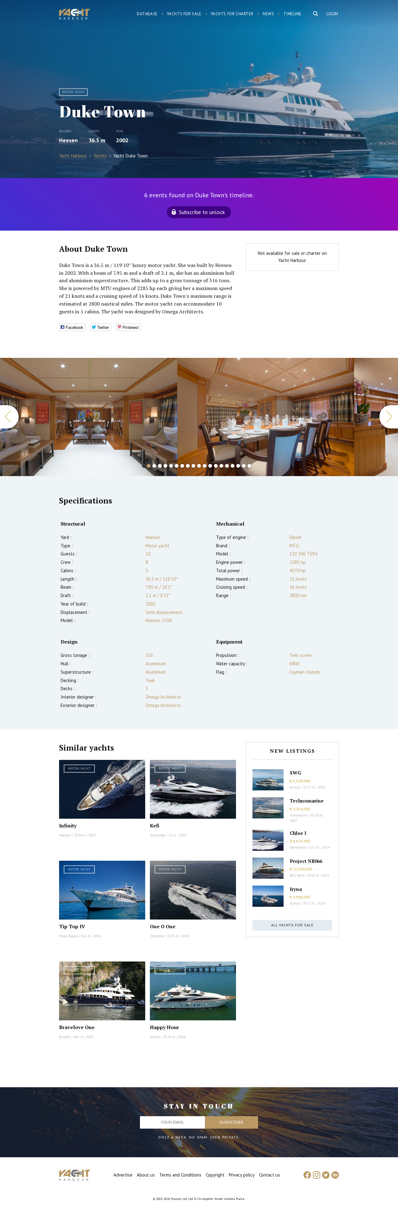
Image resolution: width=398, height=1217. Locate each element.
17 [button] (238, 466)
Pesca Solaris (68, 936)
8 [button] (188, 466)
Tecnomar (157, 936)
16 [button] (232, 466)
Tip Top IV (72, 926)
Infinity (67, 825)
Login (332, 13)
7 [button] (182, 466)
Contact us (269, 1175)
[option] (88, 417)
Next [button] (388, 416)
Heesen (68, 140)
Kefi (155, 825)
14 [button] (221, 466)
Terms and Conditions (180, 1175)
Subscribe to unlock (202, 212)
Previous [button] (9, 416)
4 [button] (165, 466)
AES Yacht (297, 875)
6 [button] (176, 466)
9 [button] (193, 466)
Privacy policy (242, 1175)
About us (146, 1175)
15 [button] (227, 466)
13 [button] (216, 466)
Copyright (215, 1175)
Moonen (65, 835)
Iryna (296, 889)
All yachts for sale (292, 925)
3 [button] (160, 466)
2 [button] (154, 466)
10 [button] (199, 466)
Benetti (65, 1037)
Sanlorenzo (298, 847)
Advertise (122, 1175)
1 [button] (148, 466)
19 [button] (249, 466)
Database (147, 13)
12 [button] (210, 466)
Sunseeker (158, 835)
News (268, 13)
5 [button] (171, 466)
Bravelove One (77, 1027)
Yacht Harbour (74, 15)
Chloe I (298, 833)
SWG (295, 773)
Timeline (292, 13)
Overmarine (299, 815)
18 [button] (244, 466)
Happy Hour (164, 1027)
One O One (162, 926)
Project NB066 (306, 861)
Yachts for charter (232, 13)
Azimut (155, 1037)
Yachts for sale (184, 13)
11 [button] (204, 466)
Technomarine (307, 801)
